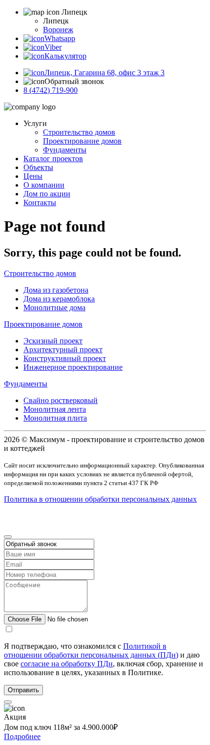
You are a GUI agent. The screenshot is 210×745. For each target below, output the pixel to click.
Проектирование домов (82, 141)
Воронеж (58, 29)
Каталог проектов (53, 158)
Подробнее (22, 736)
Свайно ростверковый (60, 400)
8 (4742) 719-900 (50, 90)
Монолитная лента (54, 409)
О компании (43, 185)
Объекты (38, 167)
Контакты (39, 202)
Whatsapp (59, 38)
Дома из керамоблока (59, 299)
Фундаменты (64, 150)
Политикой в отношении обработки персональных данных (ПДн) (91, 650)
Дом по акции (46, 194)
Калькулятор (65, 56)
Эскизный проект (53, 341)
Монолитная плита (55, 418)
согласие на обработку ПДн (67, 664)
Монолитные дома (54, 307)
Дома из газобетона (55, 290)
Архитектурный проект (63, 349)
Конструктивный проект (64, 358)
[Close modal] (8, 536)
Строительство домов (79, 132)
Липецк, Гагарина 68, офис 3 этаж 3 (104, 72)
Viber (53, 47)
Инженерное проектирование (73, 367)
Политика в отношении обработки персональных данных (100, 499)
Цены (32, 176)
